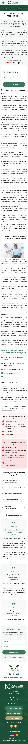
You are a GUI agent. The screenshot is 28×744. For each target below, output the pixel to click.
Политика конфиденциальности (14, 730)
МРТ (10, 331)
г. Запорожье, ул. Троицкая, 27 (14, 699)
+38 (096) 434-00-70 (12, 73)
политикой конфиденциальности (11, 657)
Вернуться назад (8, 8)
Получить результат (15, 713)
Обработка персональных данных (14, 731)
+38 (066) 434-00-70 (12, 71)
